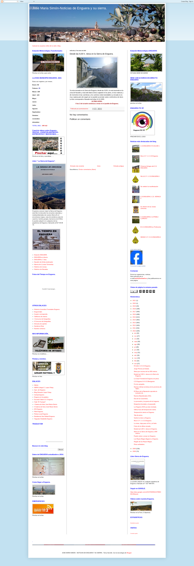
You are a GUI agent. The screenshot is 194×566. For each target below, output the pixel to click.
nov (135, 336)
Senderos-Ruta (39, 326)
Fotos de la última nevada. (142, 426)
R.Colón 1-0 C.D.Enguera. (142, 366)
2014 (134, 320)
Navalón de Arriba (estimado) (43, 262)
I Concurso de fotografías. (42, 319)
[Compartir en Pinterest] (101, 109)
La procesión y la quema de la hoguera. (146, 401)
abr (135, 355)
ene (135, 363)
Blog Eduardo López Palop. (43, 392)
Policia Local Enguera (41, 414)
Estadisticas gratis (134, 523)
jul (135, 347)
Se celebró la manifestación (149, 186)
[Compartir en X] (97, 109)
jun (135, 350)
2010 (134, 331)
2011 (134, 328)
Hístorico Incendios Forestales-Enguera (47, 309)
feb (135, 361)
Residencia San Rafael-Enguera (44, 416)
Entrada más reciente (77, 166)
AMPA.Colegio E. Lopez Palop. (44, 387)
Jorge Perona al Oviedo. (141, 369)
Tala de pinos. (138, 415)
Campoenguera (39, 395)
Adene (36, 385)
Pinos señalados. (139, 444)
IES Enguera (38, 409)
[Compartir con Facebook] (99, 109)
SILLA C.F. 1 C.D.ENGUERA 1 (150, 176)
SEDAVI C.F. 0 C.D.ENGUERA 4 (150, 237)
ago (135, 344)
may (135, 352)
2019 (134, 306)
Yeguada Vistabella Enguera (43, 419)
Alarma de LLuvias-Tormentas (43, 264)
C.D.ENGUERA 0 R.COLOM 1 (150, 146)
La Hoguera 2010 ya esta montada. (145, 407)
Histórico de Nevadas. (41, 269)
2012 (134, 325)
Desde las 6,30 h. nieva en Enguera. (145, 429)
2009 (134, 448)
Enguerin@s (38, 312)
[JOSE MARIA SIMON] (136, 264)
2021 (134, 300)
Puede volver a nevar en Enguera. (145, 436)
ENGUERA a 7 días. (40, 259)
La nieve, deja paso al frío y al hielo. (145, 423)
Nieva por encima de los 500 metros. (145, 371)
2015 (134, 317)
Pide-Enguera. (38, 411)
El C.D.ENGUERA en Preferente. (150, 227)
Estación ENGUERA (40, 255)
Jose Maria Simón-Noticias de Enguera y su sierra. (69, 8)
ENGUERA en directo (41, 257)
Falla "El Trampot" (40, 402)
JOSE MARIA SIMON (135, 249)
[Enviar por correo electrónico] (93, 109)
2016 (134, 314)
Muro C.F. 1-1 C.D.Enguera (149, 156)
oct (135, 339)
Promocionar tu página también (138, 266)
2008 (134, 451)
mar (135, 358)
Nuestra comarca (39, 328)
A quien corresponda (40, 314)
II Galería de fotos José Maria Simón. (46, 407)
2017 (134, 311)
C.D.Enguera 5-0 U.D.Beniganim (144, 381)
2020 (134, 303)
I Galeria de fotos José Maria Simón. (45, 404)
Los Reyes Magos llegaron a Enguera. (146, 439)
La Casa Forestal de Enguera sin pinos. (146, 378)
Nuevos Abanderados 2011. (143, 396)
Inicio (98, 166)
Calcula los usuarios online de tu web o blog (46, 46)
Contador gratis (134, 533)
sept (135, 341)
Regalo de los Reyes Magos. (143, 441)
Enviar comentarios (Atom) (87, 169)
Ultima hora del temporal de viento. (145, 409)
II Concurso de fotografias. (42, 321)
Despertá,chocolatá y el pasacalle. (145, 404)
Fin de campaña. (139, 384)
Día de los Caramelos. (141, 398)
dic (135, 333)
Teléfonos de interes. (40, 316)
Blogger (129, 553)
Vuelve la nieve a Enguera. (142, 418)
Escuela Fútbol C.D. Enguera (43, 399)
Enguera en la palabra (41, 397)
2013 (134, 322)
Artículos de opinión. (40, 324)
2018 (134, 309)
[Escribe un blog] (95, 109)
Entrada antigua (119, 166)
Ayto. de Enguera (39, 390)
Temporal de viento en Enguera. (144, 412)
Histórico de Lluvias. (40, 267)
